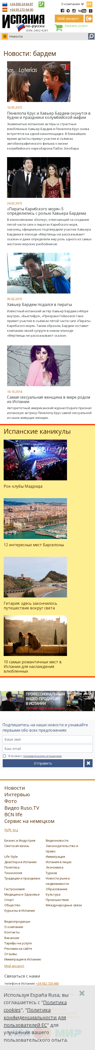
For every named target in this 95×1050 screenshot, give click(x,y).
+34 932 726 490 (47, 983)
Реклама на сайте (18, 948)
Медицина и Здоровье (22, 894)
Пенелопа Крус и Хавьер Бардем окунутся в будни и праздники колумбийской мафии (49, 115)
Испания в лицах (59, 862)
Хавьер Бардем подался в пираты (39, 304)
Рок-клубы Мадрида (23, 486)
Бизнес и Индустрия (19, 840)
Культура (53, 894)
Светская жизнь (16, 846)
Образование (56, 889)
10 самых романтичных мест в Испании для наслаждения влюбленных (33, 666)
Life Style (11, 856)
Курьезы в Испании (19, 910)
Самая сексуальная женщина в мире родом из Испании (48, 399)
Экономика (54, 867)
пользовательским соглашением (42, 756)
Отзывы (10, 954)
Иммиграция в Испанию (22, 959)
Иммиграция (55, 856)
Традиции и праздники (22, 878)
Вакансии (11, 938)
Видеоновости (57, 840)
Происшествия (57, 900)
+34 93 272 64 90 (21, 9)
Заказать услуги (76, 26)
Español (89, 3)
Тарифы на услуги (18, 943)
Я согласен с (35, 756)
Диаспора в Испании (20, 862)
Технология (13, 873)
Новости (16, 36)
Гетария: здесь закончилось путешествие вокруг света (30, 606)
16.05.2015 (14, 107)
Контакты (12, 932)
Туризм (51, 873)
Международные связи (64, 905)
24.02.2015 (14, 203)
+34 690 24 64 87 (21, 4)
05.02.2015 (14, 299)
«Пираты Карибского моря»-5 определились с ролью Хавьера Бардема (46, 211)
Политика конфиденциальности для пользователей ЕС (35, 1017)
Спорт (9, 900)
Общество (12, 905)
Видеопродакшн (17, 921)
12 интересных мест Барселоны (34, 544)
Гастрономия (14, 889)
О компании (70, 4)
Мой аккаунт (14, 966)
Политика (11, 867)
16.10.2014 (14, 391)
